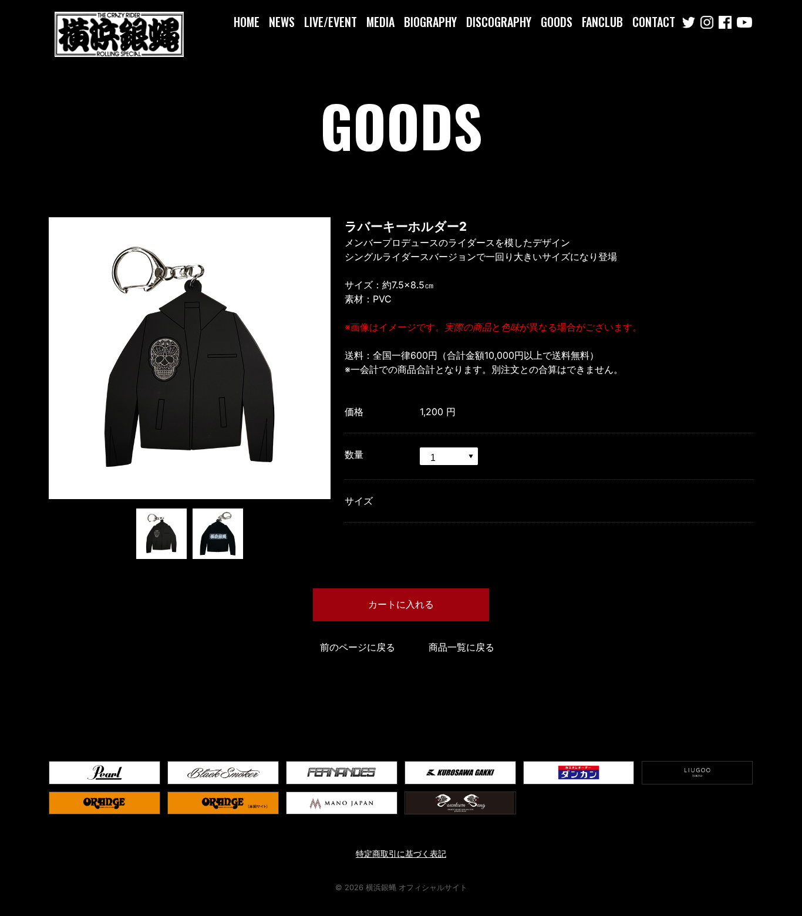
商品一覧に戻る (461, 647)
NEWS (282, 22)
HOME (247, 22)
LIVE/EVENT (330, 22)
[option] (190, 358)
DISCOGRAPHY (498, 22)
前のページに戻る (357, 647)
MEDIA (380, 22)
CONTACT (653, 22)
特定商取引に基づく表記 (401, 853)
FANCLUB (602, 22)
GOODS (556, 22)
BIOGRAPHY (430, 22)
